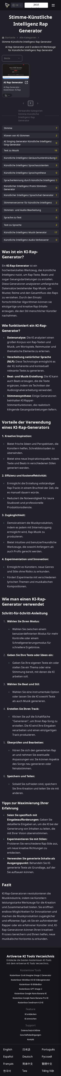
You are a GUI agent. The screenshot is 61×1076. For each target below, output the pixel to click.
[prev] (23, 103)
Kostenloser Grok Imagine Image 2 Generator (30, 975)
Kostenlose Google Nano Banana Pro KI (30, 998)
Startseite (10, 37)
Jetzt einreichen (36, 5)
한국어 (7, 1071)
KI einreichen (30, 1019)
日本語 (26, 1049)
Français (8, 1063)
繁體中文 (47, 1063)
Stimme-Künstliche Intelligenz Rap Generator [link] (27, 41)
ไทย (24, 1071)
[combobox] (17, 5)
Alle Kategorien (28, 37)
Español (8, 1056)
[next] (37, 103)
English (7, 1049)
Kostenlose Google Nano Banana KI (30, 993)
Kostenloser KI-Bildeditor (30, 984)
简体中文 (27, 1063)
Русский (47, 1056)
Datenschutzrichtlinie (30, 1030)
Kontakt (30, 1039)
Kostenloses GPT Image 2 (30, 989)
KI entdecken (30, 1014)
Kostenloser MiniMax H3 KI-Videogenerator (30, 980)
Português (48, 1049)
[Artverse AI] (7, 5)
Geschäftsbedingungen (30, 1035)
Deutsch (27, 1056)
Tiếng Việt (48, 1071)
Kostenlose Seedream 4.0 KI (30, 1002)
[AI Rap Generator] (16, 71)
